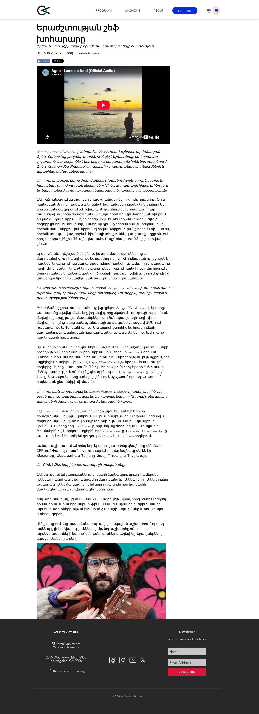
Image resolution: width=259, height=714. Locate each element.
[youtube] (133, 660)
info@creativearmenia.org (66, 671)
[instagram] (122, 660)
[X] (143, 660)
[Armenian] (217, 10)
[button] (104, 10)
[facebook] (112, 660)
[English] (209, 10)
